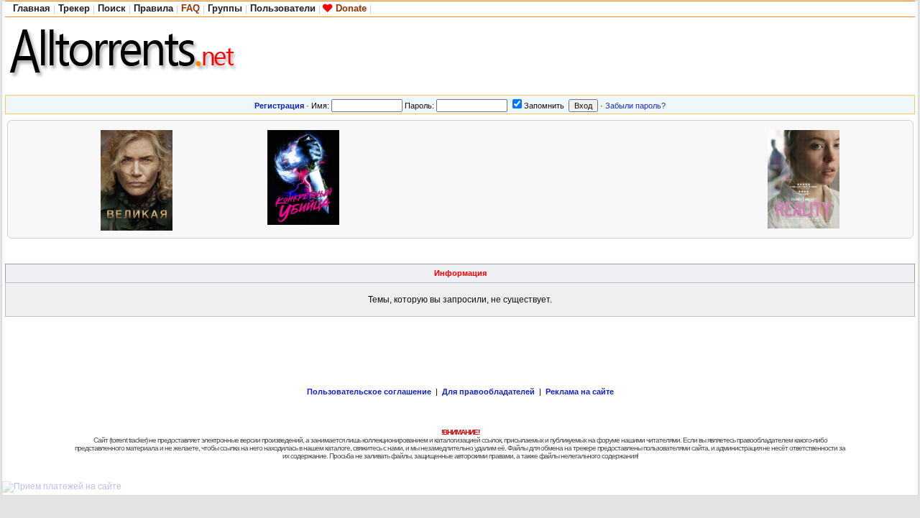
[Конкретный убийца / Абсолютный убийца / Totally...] (307, 178)
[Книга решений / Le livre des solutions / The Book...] (640, 178)
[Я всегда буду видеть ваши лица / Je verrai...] (390, 178)
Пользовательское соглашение (369, 391)
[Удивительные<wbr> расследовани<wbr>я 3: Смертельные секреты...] (723, 178)
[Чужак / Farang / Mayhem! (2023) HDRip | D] (223, 178)
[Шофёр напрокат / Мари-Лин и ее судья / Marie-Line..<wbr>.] (56, 178)
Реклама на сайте (580, 391)
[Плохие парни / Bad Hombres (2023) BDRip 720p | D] (557, 178)
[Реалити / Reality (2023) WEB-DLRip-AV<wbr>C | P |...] (807, 178)
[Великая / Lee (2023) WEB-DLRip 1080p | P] (140, 178)
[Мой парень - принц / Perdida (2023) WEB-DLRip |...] (473, 178)
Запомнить (544, 105)
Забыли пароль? (635, 105)
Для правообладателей (488, 391)
